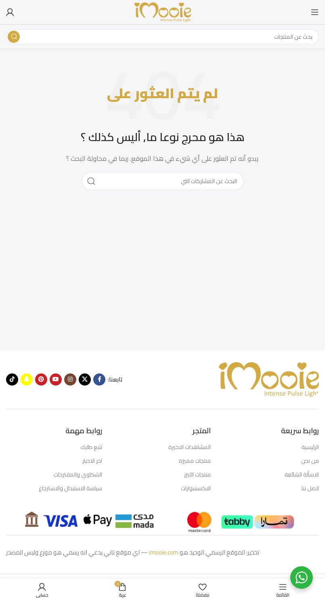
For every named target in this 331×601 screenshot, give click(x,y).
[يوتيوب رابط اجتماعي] (56, 379)
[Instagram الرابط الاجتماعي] (70, 379)
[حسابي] (10, 12)
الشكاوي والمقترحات (78, 474)
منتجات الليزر (197, 474)
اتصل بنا (310, 488)
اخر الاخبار (92, 460)
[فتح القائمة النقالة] (315, 12)
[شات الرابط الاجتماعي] (27, 379)
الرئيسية (310, 447)
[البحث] (14, 37)
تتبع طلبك (91, 447)
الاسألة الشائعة (302, 474)
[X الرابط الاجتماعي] (85, 379)
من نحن (310, 460)
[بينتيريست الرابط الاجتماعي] (41, 379)
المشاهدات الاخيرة (189, 447)
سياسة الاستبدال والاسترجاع (70, 488)
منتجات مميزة (194, 460)
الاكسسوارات (195, 488)
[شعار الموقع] (162, 11)
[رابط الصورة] (268, 379)
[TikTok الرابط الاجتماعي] (12, 379)
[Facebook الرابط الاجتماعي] (99, 379)
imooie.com (163, 552)
